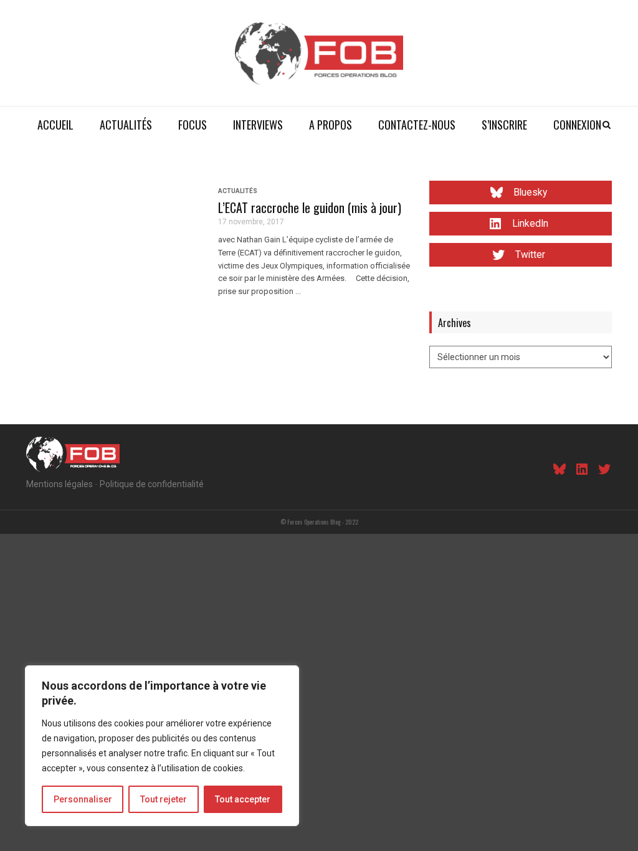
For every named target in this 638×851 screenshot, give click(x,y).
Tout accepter (242, 799)
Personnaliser (83, 799)
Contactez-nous (416, 124)
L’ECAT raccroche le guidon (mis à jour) (309, 207)
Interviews (258, 124)
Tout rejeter (163, 799)
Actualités (126, 124)
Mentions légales (59, 484)
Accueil (55, 124)
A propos (330, 124)
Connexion (577, 124)
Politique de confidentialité (152, 484)
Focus (192, 124)
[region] (162, 745)
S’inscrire (504, 124)
